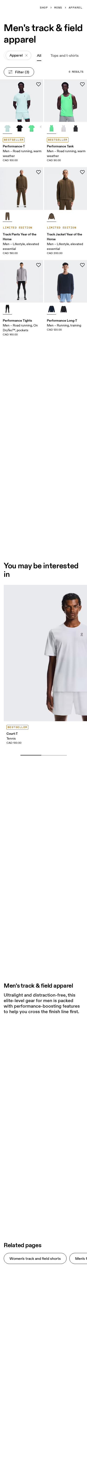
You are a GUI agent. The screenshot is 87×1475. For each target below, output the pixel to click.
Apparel (75, 7)
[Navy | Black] (51, 309)
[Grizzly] (7, 216)
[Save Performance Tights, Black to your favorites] (38, 265)
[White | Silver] (63, 128)
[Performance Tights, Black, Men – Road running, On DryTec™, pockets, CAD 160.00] (21, 281)
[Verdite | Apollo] (31, 128)
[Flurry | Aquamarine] (7, 128)
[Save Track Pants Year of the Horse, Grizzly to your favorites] (38, 172)
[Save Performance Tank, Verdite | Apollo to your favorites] (82, 84)
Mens (58, 7)
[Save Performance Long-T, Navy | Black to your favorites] (82, 265)
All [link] (39, 55)
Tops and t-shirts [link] (65, 55)
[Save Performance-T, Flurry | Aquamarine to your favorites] (38, 84)
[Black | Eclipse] (19, 128)
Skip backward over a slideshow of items (47, 748)
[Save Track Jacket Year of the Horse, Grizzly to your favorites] (82, 172)
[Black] (7, 309)
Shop (44, 7)
